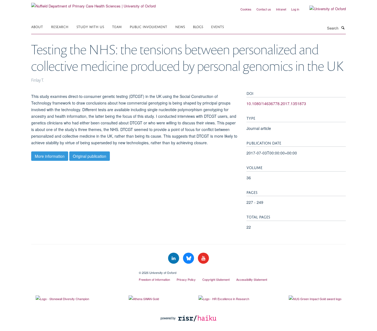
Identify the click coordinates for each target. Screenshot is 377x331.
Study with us (90, 26)
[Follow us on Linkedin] (174, 258)
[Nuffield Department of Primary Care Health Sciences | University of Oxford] (93, 4)
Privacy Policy (186, 279)
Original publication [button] (89, 156)
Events (217, 26)
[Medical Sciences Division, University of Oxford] (81, 270)
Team (117, 26)
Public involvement (148, 26)
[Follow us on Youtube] (203, 258)
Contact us (263, 9)
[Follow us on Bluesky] (189, 258)
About (37, 26)
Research (59, 26)
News (180, 26)
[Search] (343, 28)
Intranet (281, 9)
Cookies (245, 9)
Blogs (198, 26)
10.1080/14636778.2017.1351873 (276, 103)
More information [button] (50, 156)
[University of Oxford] (323, 9)
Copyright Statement (216, 279)
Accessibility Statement (251, 279)
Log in (295, 9)
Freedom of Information (154, 279)
